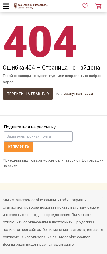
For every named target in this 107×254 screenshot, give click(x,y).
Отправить (18, 146)
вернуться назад (78, 93)
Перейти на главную (28, 94)
